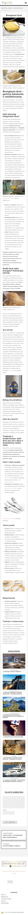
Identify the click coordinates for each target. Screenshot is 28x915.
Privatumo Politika (6, 899)
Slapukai (3, 901)
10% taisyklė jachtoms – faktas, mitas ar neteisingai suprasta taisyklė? (14, 781)
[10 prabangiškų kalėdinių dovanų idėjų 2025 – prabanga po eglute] (14, 747)
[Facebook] (8, 882)
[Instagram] (11, 882)
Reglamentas (4, 896)
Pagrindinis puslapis (6, 8)
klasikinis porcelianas (12, 488)
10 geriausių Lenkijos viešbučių (12, 671)
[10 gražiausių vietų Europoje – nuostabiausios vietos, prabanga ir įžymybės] (14, 705)
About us (3, 894)
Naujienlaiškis (5, 903)
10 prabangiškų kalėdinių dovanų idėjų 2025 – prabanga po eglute (12, 758)
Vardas (5, 810)
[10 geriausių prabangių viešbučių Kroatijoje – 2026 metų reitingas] (14, 682)
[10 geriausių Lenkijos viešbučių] (14, 661)
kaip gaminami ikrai (8, 198)
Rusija (10, 370)
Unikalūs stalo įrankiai (9, 518)
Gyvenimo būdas (18, 8)
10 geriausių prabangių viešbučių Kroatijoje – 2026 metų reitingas (12, 693)
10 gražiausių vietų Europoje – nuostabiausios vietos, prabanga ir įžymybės (13, 716)
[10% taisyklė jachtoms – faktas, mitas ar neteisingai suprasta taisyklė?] (14, 770)
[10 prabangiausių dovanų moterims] (14, 735)
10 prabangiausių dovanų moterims (13, 737)
